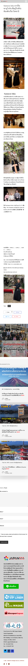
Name (2, 511)
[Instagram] (12, 651)
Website (2, 525)
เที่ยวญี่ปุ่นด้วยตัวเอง (8, 389)
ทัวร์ (3, 389)
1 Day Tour (4, 425)
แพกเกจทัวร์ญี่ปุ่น (16, 389)
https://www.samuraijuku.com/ (15, 264)
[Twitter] (5, 651)
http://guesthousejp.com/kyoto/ (10, 272)
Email (1, 518)
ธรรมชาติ (11, 462)
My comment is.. (4, 491)
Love (9, 312)
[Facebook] (8, 651)
